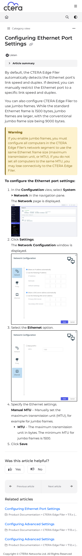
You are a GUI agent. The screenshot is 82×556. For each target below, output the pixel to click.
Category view (20, 28)
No (40, 469)
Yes (18, 469)
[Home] (13, 6)
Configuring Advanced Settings (29, 524)
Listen (13, 55)
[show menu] (75, 6)
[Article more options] (74, 28)
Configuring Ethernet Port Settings (32, 509)
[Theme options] (75, 17)
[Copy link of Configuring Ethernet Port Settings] (31, 44)
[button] (23, 486)
